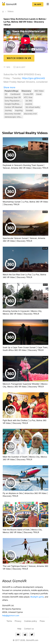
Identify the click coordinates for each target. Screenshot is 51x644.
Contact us (29, 628)
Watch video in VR (19, 58)
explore (28, 104)
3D (6, 94)
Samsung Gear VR (13, 97)
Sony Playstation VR (13, 100)
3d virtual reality (32, 107)
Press (42, 621)
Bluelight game (37, 597)
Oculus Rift (28, 94)
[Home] (3, 11)
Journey (8, 110)
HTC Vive (28, 97)
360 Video (39, 91)
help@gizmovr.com (10, 615)
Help (19, 628)
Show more (9, 87)
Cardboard (15, 94)
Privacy (18, 621)
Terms (9, 621)
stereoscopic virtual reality (14, 117)
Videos (10, 11)
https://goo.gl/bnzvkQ (33, 78)
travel (38, 94)
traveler (29, 110)
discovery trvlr (30, 113)
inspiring (19, 110)
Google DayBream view (14, 104)
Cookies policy (30, 621)
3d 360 (28, 100)
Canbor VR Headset (13, 107)
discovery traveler (13, 113)
